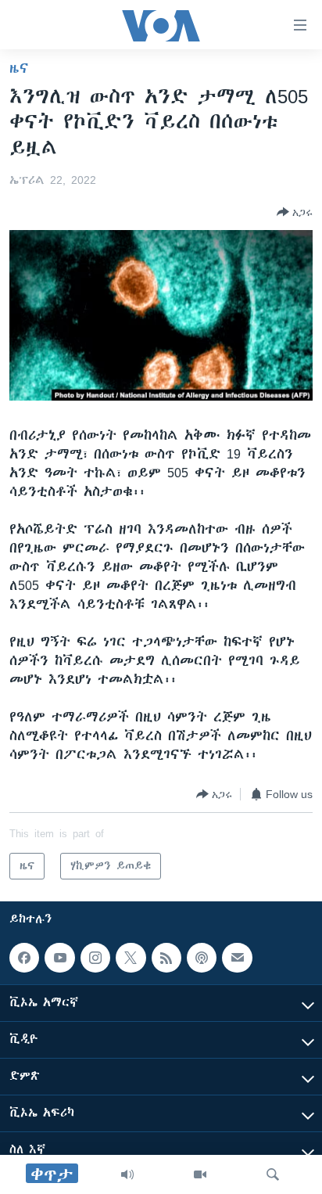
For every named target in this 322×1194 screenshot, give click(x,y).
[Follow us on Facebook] (24, 958)
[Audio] (127, 1174)
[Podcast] (201, 958)
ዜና (19, 68)
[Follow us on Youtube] (59, 958)
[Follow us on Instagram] (95, 958)
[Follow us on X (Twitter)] (130, 958)
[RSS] (166, 958)
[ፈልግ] (272, 1174)
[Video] (200, 1174)
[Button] (295, 212)
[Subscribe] (237, 958)
